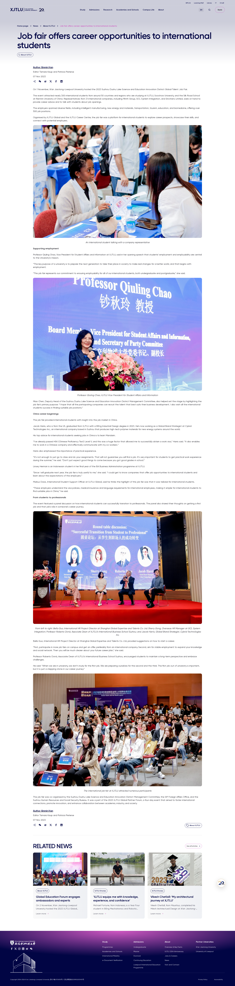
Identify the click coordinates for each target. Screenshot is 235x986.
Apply (220, 10)
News (35, 26)
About (161, 10)
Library (209, 3)
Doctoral (137, 956)
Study (82, 10)
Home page (22, 26)
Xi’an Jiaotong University (206, 947)
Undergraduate (140, 947)
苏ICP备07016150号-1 (57, 979)
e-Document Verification (112, 960)
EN (201, 10)
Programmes (107, 947)
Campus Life (148, 10)
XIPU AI (188, 3)
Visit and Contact (172, 965)
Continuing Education (142, 960)
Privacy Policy (202, 979)
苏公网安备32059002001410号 (74, 979)
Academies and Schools (127, 10)
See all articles (192, 846)
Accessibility (218, 979)
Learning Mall (199, 3)
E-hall (222, 3)
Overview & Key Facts (173, 947)
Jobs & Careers (171, 956)
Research (107, 10)
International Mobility (110, 956)
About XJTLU (49, 26)
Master (136, 951)
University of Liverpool (205, 951)
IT (216, 3)
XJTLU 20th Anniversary (174, 951)
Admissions (94, 10)
